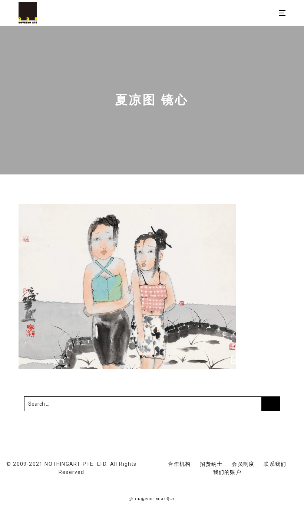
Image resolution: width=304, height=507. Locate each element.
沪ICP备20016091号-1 (152, 499)
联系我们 (275, 464)
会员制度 (243, 464)
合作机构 (179, 464)
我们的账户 (227, 472)
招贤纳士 (211, 464)
